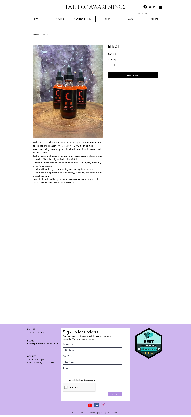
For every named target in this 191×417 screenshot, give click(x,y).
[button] (160, 7)
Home (36, 35)
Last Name (67, 356)
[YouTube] (90, 405)
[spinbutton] (114, 65)
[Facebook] (96, 405)
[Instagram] (103, 405)
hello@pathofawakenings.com (43, 343)
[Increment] (119, 65)
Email (65, 368)
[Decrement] (110, 65)
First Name (67, 344)
